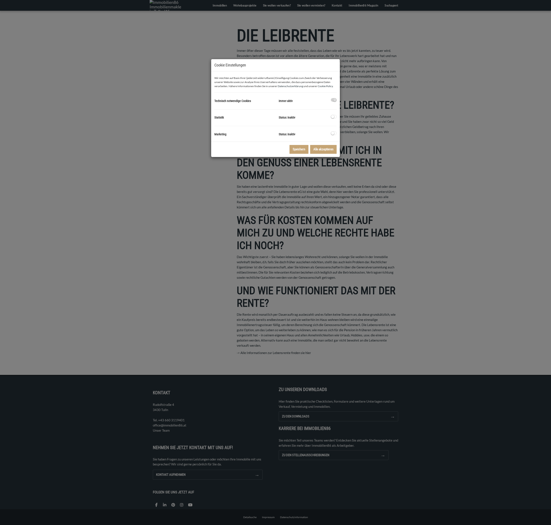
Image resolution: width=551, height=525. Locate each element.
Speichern (299, 149)
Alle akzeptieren (323, 149)
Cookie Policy (325, 86)
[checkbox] (334, 100)
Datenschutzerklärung (290, 86)
